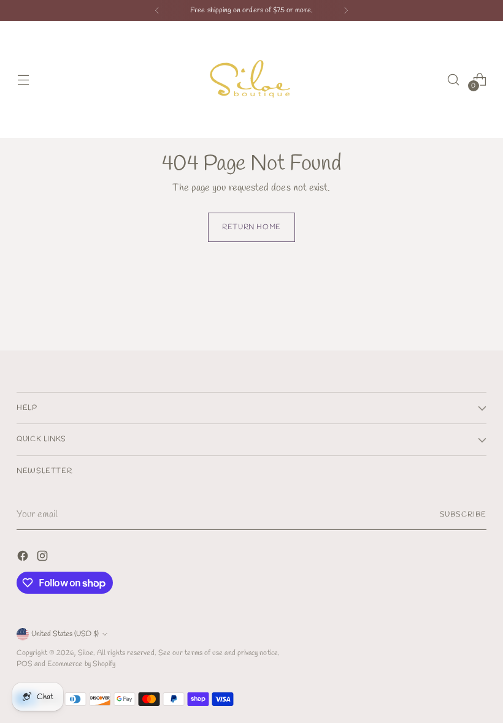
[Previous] (157, 10)
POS (25, 664)
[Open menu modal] (23, 79)
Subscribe (463, 514)
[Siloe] (251, 79)
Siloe (85, 653)
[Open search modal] (453, 79)
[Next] (345, 10)
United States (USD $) (65, 634)
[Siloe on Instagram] (43, 558)
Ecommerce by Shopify (81, 664)
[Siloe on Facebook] (24, 558)
